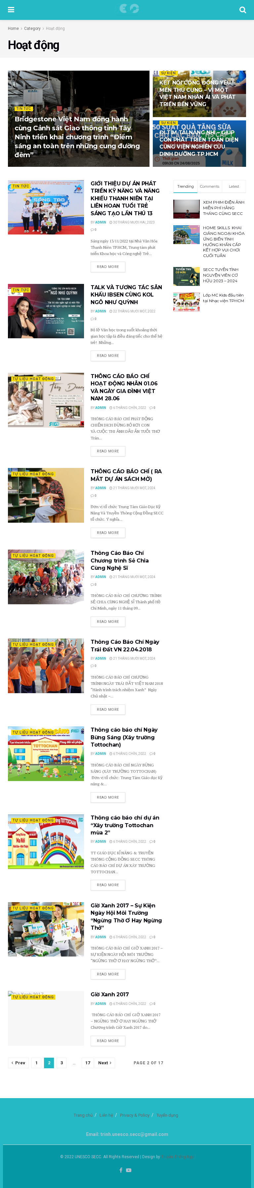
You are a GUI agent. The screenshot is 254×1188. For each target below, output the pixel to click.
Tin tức (24, 108)
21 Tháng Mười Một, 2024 (133, 488)
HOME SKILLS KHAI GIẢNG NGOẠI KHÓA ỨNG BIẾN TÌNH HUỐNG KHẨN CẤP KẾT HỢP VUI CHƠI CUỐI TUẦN (224, 241)
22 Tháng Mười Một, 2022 (133, 311)
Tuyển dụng (167, 1115)
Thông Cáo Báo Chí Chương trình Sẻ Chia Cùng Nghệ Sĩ (120, 560)
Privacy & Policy (134, 1115)
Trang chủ (83, 1115)
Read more (108, 267)
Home (13, 28)
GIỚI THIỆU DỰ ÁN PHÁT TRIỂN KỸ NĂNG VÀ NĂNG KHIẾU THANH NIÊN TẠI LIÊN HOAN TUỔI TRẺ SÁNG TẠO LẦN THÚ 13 (125, 198)
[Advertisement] (209, 358)
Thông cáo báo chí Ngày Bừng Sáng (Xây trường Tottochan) (124, 737)
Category (32, 28)
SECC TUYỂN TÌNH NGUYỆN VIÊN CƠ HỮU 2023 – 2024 (220, 275)
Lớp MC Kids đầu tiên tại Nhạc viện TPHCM (223, 298)
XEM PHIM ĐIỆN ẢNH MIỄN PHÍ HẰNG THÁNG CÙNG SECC (223, 208)
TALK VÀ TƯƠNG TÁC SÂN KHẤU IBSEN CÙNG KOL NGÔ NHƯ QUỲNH (126, 294)
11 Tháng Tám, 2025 (179, 166)
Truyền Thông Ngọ (177, 1157)
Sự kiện (168, 73)
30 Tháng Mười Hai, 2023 (133, 222)
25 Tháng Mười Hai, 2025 (57, 166)
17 (87, 1062)
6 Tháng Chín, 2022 (129, 408)
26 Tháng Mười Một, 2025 (183, 116)
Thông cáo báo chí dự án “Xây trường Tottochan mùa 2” (125, 825)
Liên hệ (106, 1115)
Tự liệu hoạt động (33, 379)
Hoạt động (55, 28)
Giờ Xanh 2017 (110, 994)
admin (24, 166)
